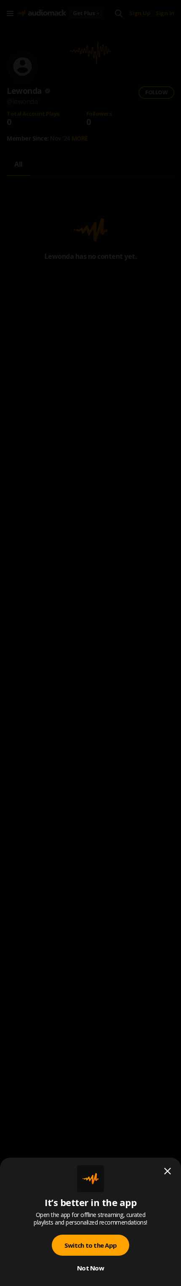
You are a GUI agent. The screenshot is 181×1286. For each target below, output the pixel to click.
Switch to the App (90, 1245)
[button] (90, 643)
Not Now (90, 1268)
